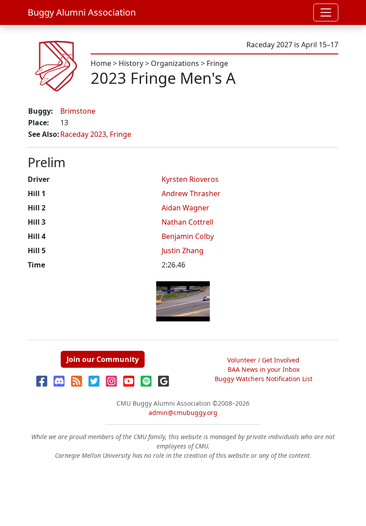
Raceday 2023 (83, 134)
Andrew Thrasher (191, 193)
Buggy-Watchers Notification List (263, 378)
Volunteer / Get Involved (263, 360)
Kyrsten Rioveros (190, 179)
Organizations (175, 63)
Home (101, 63)
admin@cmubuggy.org (183, 412)
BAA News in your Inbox (263, 369)
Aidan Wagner (185, 208)
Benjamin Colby (188, 236)
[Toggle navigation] (325, 12)
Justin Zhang (183, 250)
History (131, 63)
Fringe (217, 63)
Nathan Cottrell (187, 222)
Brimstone (78, 111)
